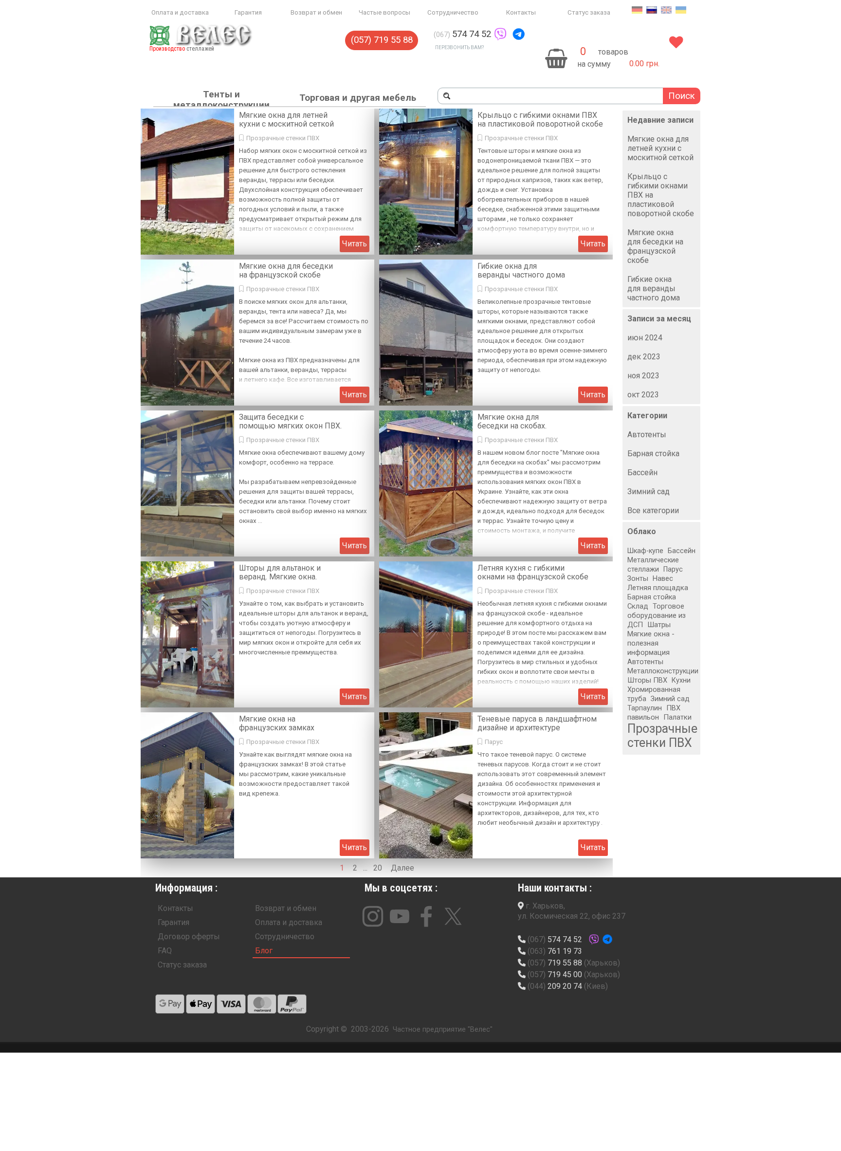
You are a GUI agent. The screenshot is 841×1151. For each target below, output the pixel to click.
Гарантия (248, 12)
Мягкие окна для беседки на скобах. (512, 421)
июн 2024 (644, 337)
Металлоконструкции (662, 671)
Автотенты (646, 434)
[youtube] (399, 916)
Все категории (653, 510)
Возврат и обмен (316, 12)
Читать (354, 243)
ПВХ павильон (653, 713)
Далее (402, 868)
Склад (637, 606)
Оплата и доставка (180, 12)
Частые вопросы (384, 12)
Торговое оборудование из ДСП (656, 615)
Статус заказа (588, 12)
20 (379, 868)
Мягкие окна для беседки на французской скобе (286, 270)
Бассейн (642, 472)
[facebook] (426, 916)
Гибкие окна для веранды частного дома (521, 270)
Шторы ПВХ (647, 680)
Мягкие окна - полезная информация (651, 643)
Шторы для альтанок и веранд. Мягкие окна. (280, 572)
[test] (169, 1004)
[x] (453, 916)
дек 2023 (643, 356)
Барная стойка (653, 453)
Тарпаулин (644, 708)
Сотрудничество (452, 12)
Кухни (681, 680)
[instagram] (373, 916)
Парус (494, 741)
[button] (500, 34)
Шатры (659, 624)
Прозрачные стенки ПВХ (282, 138)
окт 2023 (643, 394)
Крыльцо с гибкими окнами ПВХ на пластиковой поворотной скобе (540, 120)
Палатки (677, 717)
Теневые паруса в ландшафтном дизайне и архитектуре (537, 723)
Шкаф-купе (645, 551)
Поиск (681, 96)
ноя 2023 (643, 375)
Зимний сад (648, 491)
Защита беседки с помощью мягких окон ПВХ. (290, 421)
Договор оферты (189, 936)
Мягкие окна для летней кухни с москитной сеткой (286, 120)
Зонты (637, 579)
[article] (257, 182)
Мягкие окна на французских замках (276, 723)
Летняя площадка (657, 587)
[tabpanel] (497, 34)
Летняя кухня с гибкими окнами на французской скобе (532, 572)
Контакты (521, 12)
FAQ (165, 950)
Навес (663, 578)
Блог (264, 950)
